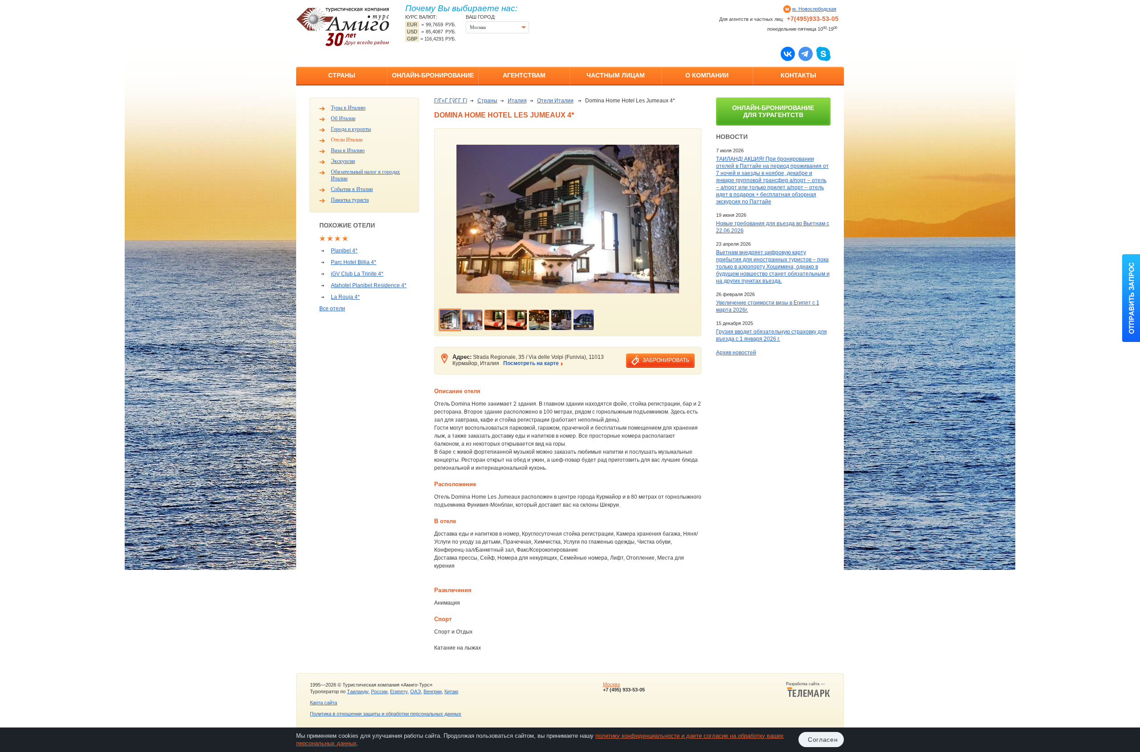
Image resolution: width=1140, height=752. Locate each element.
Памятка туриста (350, 200)
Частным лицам (615, 75)
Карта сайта (323, 702)
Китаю (451, 691)
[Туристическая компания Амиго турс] (343, 26)
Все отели (332, 308)
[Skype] (823, 53)
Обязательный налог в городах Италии (365, 175)
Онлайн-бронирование (433, 75)
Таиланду (357, 691)
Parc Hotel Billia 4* (353, 262)
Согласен (823, 739)
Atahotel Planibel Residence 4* (369, 285)
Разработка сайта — (808, 684)
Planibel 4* (344, 251)
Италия (517, 101)
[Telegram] (805, 53)
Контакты (798, 75)
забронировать (666, 360)
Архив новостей (736, 353)
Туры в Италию (348, 108)
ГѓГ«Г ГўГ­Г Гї (450, 101)
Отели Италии (346, 140)
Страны (341, 75)
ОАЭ (415, 691)
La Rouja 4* (345, 297)
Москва (611, 684)
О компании (707, 75)
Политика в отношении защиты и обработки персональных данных (385, 713)
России (379, 691)
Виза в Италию (348, 150)
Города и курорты (351, 129)
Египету (398, 691)
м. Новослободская (814, 9)
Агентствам (524, 75)
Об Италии (343, 118)
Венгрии (432, 691)
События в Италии (352, 189)
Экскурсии (343, 161)
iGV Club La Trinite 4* (357, 274)
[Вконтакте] (788, 53)
